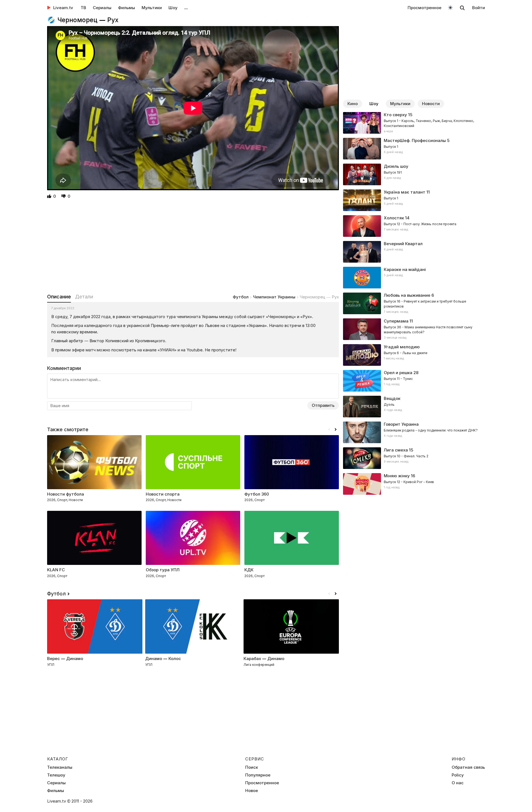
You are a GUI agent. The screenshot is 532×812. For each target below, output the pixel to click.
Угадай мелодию (402, 346)
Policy (458, 775)
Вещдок (392, 398)
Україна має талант (404, 192)
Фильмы (126, 7)
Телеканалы (59, 767)
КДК (249, 569)
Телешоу (56, 775)
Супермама (396, 321)
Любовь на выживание (407, 295)
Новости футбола (65, 494)
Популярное (257, 775)
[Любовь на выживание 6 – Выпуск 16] (414, 303)
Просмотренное (424, 7)
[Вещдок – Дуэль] (414, 406)
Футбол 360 (256, 494)
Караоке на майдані (405, 269)
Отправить (323, 405)
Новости (431, 103)
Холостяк (394, 217)
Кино (352, 103)
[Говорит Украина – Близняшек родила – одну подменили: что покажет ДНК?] (414, 432)
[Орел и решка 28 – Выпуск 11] (414, 381)
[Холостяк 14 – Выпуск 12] (414, 226)
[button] (335, 429)
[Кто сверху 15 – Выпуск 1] (414, 123)
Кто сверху (395, 114)
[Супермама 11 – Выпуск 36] (414, 329)
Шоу (173, 7)
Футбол (241, 297)
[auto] (450, 7)
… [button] (186, 7)
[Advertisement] (193, 247)
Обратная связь (468, 767)
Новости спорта (163, 494)
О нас (458, 782)
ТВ (83, 7)
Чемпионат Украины (274, 297)
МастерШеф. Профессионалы (415, 140)
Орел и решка (398, 372)
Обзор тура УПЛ (163, 569)
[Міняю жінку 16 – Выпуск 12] (414, 484)
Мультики (152, 7)
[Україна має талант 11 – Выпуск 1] (414, 200)
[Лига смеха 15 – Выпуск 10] (414, 458)
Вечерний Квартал (403, 243)
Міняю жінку (397, 475)
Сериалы (102, 7)
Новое (251, 790)
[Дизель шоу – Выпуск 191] (414, 174)
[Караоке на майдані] (414, 277)
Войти (478, 7)
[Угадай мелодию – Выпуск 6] (414, 355)
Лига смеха (396, 450)
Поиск (251, 767)
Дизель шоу (396, 166)
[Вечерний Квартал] (414, 252)
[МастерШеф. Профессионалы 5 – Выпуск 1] (414, 148)
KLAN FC (56, 569)
